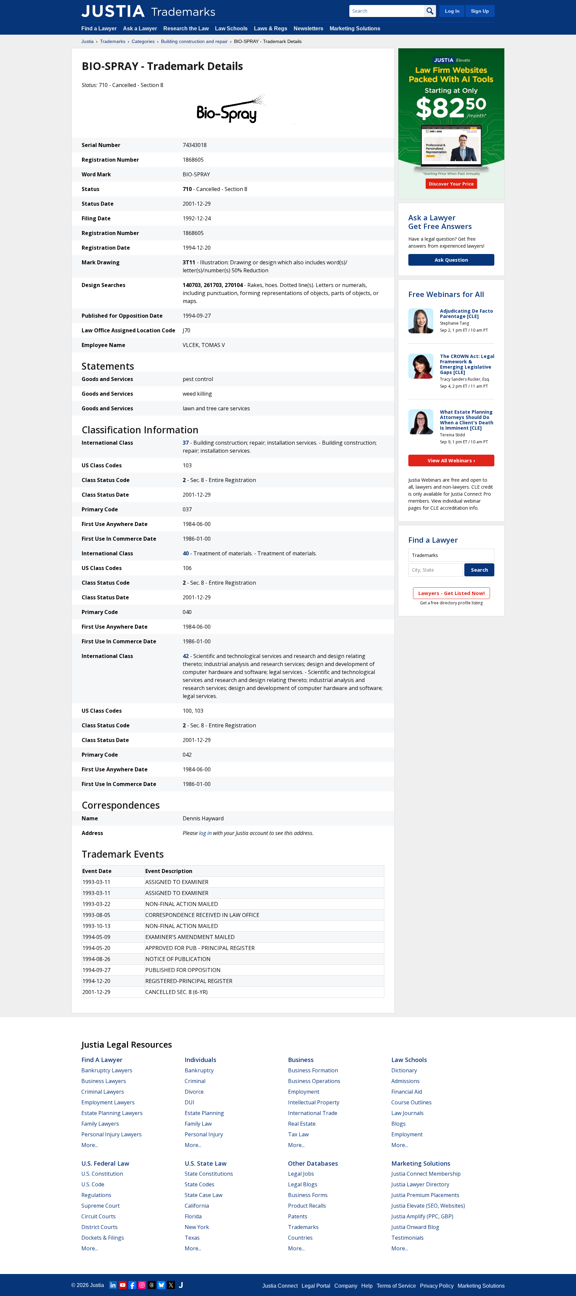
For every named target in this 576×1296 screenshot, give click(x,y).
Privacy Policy (437, 1286)
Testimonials (407, 1237)
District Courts (99, 1227)
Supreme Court (100, 1205)
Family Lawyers (100, 1123)
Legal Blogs (302, 1184)
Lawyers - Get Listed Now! (451, 593)
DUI (189, 1102)
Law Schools (231, 28)
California (197, 1205)
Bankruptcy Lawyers (106, 1070)
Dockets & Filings (102, 1237)
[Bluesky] (161, 1285)
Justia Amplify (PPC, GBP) (422, 1216)
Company (345, 1286)
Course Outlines (411, 1102)
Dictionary (404, 1070)
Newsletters (308, 28)
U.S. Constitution (102, 1173)
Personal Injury (204, 1134)
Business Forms (308, 1195)
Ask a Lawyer (140, 28)
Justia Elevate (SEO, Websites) (428, 1205)
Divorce (194, 1091)
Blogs (398, 1123)
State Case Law (203, 1195)
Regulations (96, 1195)
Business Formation (313, 1070)
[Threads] (152, 1285)
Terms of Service (396, 1286)
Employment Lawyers (108, 1102)
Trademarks (112, 41)
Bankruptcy (199, 1070)
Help (367, 1286)
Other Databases (313, 1163)
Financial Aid (406, 1091)
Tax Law (298, 1134)
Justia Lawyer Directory (420, 1184)
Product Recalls (307, 1205)
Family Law (198, 1123)
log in (205, 833)
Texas (192, 1237)
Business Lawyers (103, 1081)
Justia (87, 41)
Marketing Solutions (355, 28)
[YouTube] (123, 1285)
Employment (303, 1091)
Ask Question (451, 259)
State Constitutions (209, 1173)
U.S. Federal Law (105, 1163)
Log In (452, 11)
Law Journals (407, 1113)
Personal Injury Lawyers (111, 1134)
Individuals (200, 1060)
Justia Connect (280, 1286)
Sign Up (480, 11)
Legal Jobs (301, 1173)
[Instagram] (142, 1285)
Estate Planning (204, 1113)
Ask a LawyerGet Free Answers (440, 221)
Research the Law (186, 28)
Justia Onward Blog (415, 1227)
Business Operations (314, 1081)
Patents (297, 1216)
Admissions (405, 1081)
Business (301, 1060)
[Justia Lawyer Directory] (181, 1285)
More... (89, 1145)
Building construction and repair (194, 41)
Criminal (195, 1081)
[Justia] (113, 11)
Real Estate (302, 1123)
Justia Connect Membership (426, 1173)
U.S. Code (92, 1184)
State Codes (199, 1184)
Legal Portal (316, 1286)
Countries (300, 1237)
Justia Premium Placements (425, 1195)
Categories (143, 41)
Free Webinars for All (446, 294)
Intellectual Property (313, 1102)
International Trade (312, 1113)
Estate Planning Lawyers (112, 1113)
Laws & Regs (270, 28)
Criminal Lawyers (102, 1091)
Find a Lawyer (99, 28)
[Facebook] (132, 1285)
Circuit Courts (98, 1216)
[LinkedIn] (113, 1285)
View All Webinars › (451, 460)
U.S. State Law (206, 1163)
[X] (171, 1285)
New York (197, 1227)
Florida (193, 1216)
